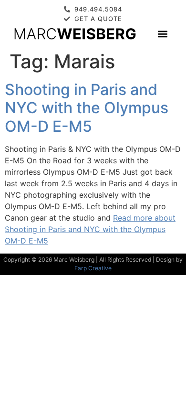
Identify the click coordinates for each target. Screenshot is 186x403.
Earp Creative (93, 268)
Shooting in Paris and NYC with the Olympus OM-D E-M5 (86, 108)
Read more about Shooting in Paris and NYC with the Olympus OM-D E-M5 (90, 229)
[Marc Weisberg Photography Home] (74, 34)
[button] (163, 34)
